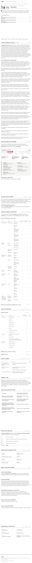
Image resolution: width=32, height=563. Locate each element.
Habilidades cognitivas (15, 312)
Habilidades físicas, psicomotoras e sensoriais (15, 351)
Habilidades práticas (15, 354)
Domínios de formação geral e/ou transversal (15, 218)
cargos (2, 1)
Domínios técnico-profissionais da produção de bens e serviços (15, 304)
